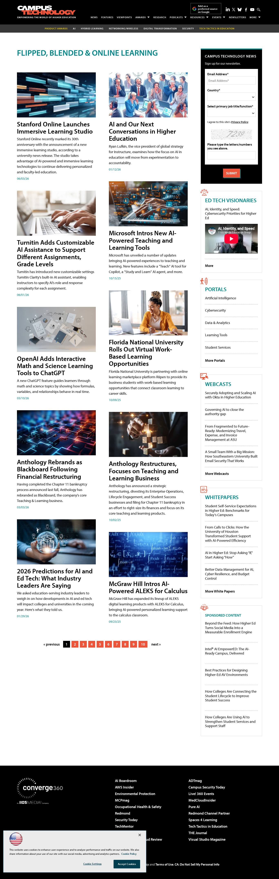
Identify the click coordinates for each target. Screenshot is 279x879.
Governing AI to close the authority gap (224, 411)
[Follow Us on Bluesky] (240, 10)
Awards (140, 17)
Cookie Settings (92, 863)
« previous (52, 644)
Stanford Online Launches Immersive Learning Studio (55, 127)
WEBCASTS (218, 383)
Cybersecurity (215, 310)
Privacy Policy (239, 122)
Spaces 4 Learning (203, 819)
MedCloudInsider (202, 800)
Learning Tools (216, 335)
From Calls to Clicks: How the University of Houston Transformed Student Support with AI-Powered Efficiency (228, 534)
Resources (197, 17)
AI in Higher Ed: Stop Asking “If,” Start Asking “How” (228, 554)
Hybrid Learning (92, 28)
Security (188, 28)
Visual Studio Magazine (207, 839)
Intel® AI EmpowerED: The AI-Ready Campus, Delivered (227, 651)
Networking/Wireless (123, 28)
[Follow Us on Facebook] (246, 10)
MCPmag (122, 800)
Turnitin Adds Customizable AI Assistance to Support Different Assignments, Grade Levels (55, 253)
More (253, 17)
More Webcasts (217, 473)
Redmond (122, 813)
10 (143, 644)
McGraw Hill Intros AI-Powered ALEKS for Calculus (148, 587)
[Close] (139, 834)
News (94, 17)
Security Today (126, 819)
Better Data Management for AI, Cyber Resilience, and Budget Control (229, 573)
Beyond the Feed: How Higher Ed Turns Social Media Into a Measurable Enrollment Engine (230, 627)
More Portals (215, 360)
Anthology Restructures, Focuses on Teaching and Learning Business (144, 470)
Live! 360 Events (201, 793)
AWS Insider (124, 787)
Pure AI (194, 806)
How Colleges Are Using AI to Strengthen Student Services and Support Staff (230, 721)
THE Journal (198, 832)
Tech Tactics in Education (208, 826)
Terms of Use (164, 864)
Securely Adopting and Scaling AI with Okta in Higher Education (230, 395)
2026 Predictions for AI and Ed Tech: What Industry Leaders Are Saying (55, 578)
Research (159, 17)
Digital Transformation (160, 28)
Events (216, 17)
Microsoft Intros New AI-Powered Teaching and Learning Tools (142, 240)
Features (107, 17)
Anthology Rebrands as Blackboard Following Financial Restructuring (49, 469)
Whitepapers (222, 497)
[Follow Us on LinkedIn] (228, 9)
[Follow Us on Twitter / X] (233, 9)
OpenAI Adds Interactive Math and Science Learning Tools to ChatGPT (55, 365)
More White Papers (220, 591)
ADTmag (195, 780)
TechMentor (124, 826)
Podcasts (176, 17)
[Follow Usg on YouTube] (252, 10)
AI (74, 28)
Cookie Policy (129, 853)
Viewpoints (124, 17)
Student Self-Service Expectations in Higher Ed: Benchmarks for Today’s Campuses (230, 510)
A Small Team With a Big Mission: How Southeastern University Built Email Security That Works (231, 456)
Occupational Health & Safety (138, 806)
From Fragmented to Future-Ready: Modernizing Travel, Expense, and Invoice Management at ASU (227, 433)
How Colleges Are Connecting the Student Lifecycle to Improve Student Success (231, 695)
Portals (216, 289)
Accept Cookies (127, 864)
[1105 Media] (41, 825)
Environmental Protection (135, 793)
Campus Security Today (207, 787)
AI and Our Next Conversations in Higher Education (142, 131)
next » (156, 644)
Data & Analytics (217, 322)
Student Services (218, 347)
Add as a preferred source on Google (208, 8)
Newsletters (237, 17)
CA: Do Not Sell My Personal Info (197, 864)
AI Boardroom (126, 780)
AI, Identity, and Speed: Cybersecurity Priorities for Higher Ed (230, 213)
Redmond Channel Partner (209, 813)
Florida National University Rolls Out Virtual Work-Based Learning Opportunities (146, 353)
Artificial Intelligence (220, 298)
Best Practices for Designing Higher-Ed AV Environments (226, 672)
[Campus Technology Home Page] (46, 12)
